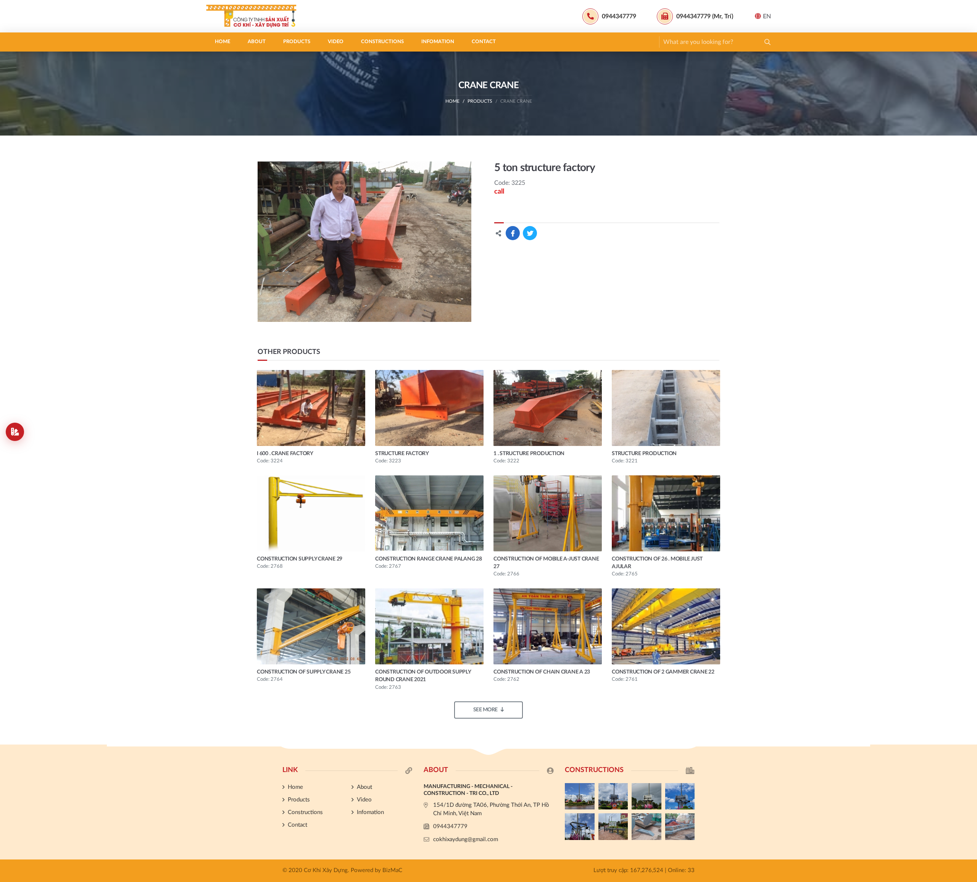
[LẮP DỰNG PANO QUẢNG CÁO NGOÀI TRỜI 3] (646, 796)
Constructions (382, 41)
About (257, 41)
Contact (484, 41)
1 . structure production (528, 453)
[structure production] (666, 408)
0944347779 (450, 826)
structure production (644, 453)
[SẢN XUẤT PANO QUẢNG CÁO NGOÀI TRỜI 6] (680, 826)
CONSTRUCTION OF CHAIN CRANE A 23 (541, 672)
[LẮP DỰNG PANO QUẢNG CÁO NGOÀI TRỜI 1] (580, 826)
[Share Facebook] (513, 233)
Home (222, 41)
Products (296, 41)
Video (335, 41)
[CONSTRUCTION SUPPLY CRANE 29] (311, 513)
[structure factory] (429, 408)
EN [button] (767, 16)
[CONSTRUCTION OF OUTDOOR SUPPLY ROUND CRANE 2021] (429, 626)
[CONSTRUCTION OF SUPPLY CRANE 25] (311, 626)
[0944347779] (967, 600)
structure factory (402, 453)
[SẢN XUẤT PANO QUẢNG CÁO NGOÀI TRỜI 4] (613, 796)
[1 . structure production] (547, 408)
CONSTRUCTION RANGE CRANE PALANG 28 (428, 559)
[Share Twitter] (530, 233)
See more (485, 709)
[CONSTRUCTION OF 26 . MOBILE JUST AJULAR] (666, 513)
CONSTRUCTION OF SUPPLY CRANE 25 (303, 672)
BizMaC (392, 870)
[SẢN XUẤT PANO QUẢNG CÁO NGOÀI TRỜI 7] (646, 826)
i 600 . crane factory (285, 453)
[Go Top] (967, 638)
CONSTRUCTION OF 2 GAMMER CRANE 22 (663, 672)
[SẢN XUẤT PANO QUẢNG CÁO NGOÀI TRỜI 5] (580, 796)
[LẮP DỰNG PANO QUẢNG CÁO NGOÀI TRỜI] (613, 826)
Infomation (437, 41)
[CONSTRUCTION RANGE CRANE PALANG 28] (429, 513)
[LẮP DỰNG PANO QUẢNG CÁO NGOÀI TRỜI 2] (680, 796)
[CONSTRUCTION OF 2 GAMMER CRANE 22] (666, 626)
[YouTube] (967, 625)
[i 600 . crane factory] (311, 408)
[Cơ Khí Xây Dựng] (253, 16)
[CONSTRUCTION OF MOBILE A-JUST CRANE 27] (547, 513)
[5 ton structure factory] (365, 242)
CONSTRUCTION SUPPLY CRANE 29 (299, 559)
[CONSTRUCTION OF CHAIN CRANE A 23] (547, 626)
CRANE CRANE (516, 101)
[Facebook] (967, 612)
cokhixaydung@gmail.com (465, 839)
